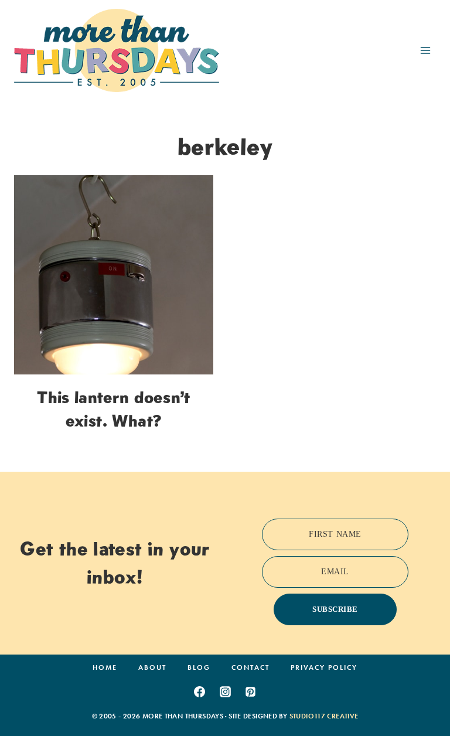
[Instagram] (225, 691)
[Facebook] (199, 691)
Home (105, 667)
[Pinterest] (251, 691)
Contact (250, 667)
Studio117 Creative (324, 716)
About (152, 667)
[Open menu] (425, 50)
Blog (199, 667)
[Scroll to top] (422, 691)
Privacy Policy (324, 667)
